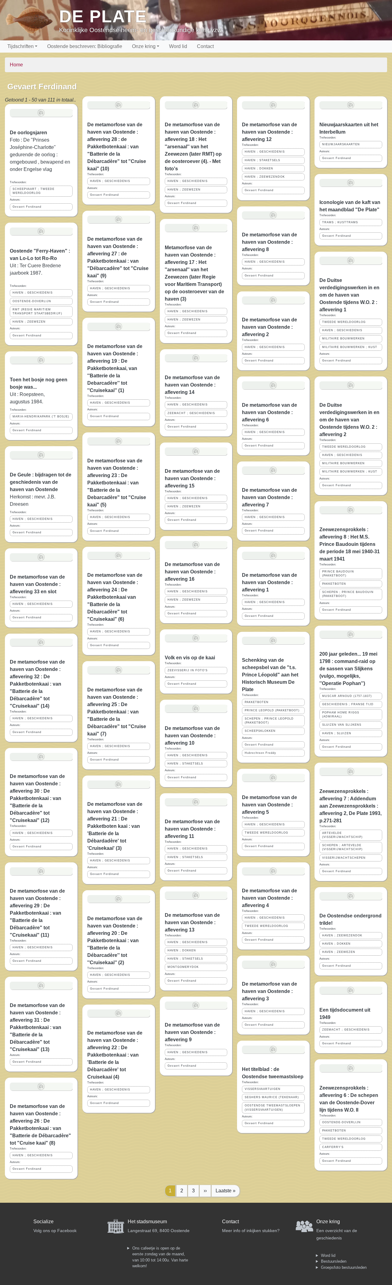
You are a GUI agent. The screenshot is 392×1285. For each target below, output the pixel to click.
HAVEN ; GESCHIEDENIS (33, 292)
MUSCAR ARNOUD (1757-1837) (347, 696)
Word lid (178, 46)
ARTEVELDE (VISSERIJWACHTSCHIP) (342, 835)
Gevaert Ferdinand (27, 206)
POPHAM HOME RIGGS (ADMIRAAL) (340, 714)
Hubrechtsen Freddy (260, 752)
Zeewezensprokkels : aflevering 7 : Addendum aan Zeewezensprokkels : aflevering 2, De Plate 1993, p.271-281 (350, 806)
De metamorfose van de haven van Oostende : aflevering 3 (269, 991)
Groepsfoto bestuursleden (344, 1267)
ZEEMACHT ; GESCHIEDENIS (191, 413)
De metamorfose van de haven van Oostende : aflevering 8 (269, 242)
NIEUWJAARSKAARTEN (341, 144)
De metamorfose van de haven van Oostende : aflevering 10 (192, 736)
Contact (205, 46)
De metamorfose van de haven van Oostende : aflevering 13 (192, 922)
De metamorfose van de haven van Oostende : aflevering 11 (192, 829)
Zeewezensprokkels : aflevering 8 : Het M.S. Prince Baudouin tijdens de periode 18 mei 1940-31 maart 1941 (349, 544)
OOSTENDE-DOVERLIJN (32, 301)
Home (16, 64)
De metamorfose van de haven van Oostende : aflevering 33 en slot (37, 584)
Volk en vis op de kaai (190, 657)
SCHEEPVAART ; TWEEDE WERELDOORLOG (34, 190)
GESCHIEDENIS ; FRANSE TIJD (348, 704)
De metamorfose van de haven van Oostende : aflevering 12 (269, 132)
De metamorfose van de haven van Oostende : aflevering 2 (269, 327)
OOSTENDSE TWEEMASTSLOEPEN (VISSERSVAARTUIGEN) (272, 1107)
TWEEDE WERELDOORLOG (266, 832)
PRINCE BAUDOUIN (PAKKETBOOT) (338, 573)
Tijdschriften (20, 46)
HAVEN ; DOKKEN (182, 950)
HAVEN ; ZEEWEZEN (29, 321)
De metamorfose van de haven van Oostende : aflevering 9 (192, 1032)
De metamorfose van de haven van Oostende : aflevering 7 (269, 497)
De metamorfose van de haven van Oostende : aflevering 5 (269, 805)
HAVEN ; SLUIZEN (336, 733)
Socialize (43, 1221)
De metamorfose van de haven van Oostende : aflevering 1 (269, 582)
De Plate (103, 16)
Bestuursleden (333, 1261)
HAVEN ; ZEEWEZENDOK (265, 176)
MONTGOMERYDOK (183, 966)
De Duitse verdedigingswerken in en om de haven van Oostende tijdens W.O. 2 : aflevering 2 (349, 419)
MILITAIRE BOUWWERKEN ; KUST (349, 347)
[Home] (32, 20)
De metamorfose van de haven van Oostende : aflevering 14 (192, 385)
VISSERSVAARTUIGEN (263, 1089)
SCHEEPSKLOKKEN (260, 730)
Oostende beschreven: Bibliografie (84, 46)
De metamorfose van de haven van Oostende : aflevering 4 (269, 898)
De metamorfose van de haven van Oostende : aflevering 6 (269, 412)
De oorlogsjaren (28, 132)
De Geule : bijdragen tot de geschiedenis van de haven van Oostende (40, 482)
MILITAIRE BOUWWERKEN (343, 338)
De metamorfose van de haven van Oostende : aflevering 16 (192, 572)
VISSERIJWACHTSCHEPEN (344, 857)
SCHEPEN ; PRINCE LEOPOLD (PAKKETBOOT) (269, 720)
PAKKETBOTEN (257, 702)
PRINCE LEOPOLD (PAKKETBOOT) (272, 710)
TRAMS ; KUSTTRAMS (340, 222)
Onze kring (144, 46)
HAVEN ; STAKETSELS (185, 763)
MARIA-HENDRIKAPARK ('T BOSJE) (41, 416)
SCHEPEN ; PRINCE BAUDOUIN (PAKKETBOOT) (348, 594)
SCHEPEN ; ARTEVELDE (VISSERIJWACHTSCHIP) (342, 847)
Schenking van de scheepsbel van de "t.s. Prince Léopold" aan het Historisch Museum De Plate (270, 674)
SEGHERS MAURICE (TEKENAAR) (272, 1097)
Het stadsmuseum (147, 1221)
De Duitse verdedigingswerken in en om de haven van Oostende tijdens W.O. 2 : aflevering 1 (349, 295)
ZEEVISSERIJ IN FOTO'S (188, 670)
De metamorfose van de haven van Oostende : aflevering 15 (192, 478)
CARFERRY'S (333, 1147)
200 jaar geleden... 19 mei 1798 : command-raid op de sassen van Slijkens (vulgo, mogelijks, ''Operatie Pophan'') (348, 668)
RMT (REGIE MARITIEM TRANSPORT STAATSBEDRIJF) (37, 311)
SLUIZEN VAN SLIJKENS (341, 724)
